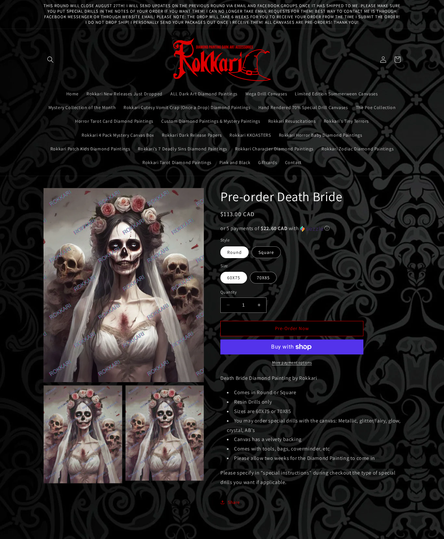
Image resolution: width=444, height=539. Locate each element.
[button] (50, 59)
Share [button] (234, 502)
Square (266, 252)
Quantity (228, 292)
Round (234, 252)
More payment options (292, 362)
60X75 (233, 278)
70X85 (263, 278)
